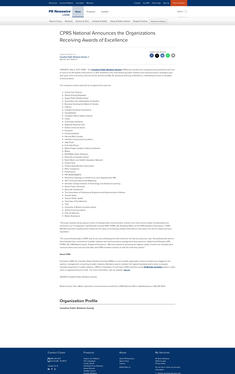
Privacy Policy (160, 363)
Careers (122, 363)
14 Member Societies (153, 267)
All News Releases (162, 358)
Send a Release (179, 3)
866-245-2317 (56, 358)
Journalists (80, 3)
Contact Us (52, 366)
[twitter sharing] (157, 56)
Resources (53, 3)
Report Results (89, 368)
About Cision (124, 361)
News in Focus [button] (55, 21)
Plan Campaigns (90, 361)
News (78, 11)
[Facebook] (52, 369)
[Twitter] (54, 369)
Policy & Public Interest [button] (120, 21)
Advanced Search (158, 21)
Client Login (156, 3)
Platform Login (160, 361)
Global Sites (124, 367)
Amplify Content (90, 371)
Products (91, 11)
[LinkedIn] (49, 369)
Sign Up (166, 3)
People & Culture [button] (140, 21)
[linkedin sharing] (162, 55)
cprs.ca (127, 270)
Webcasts (90, 3)
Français (137, 3)
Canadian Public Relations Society (106, 69)
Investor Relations (66, 3)
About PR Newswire (126, 358)
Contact (104, 11)
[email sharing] (173, 55)
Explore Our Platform (91, 358)
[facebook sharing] (152, 55)
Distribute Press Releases (93, 366)
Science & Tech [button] (82, 21)
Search (180, 11)
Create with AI (89, 363)
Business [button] (69, 21)
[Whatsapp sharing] (168, 55)
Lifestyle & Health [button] (99, 21)
